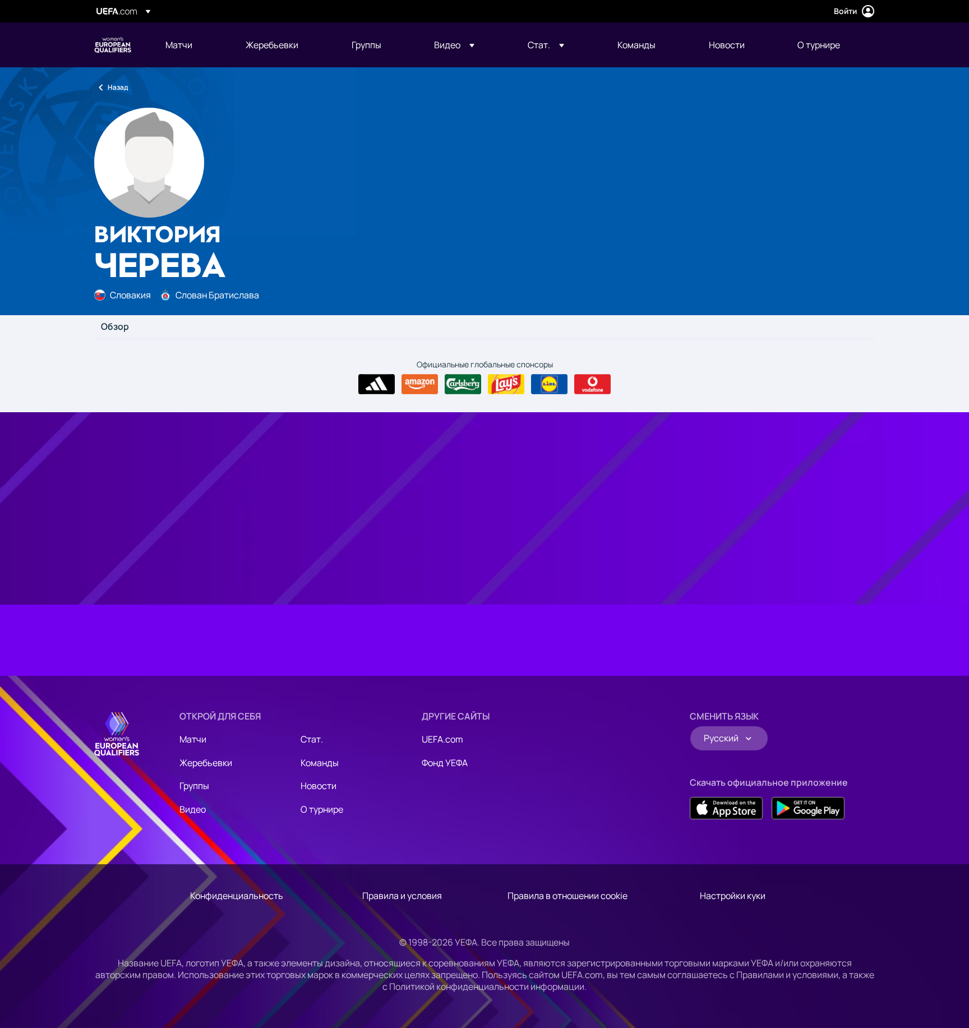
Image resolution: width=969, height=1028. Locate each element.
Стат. (312, 739)
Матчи (192, 739)
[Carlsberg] (463, 384)
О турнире (322, 809)
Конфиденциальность (236, 895)
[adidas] (376, 384)
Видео (192, 809)
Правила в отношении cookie (567, 895)
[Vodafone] (592, 384)
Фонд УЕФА (445, 763)
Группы (194, 786)
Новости (318, 786)
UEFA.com (442, 739)
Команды (320, 763)
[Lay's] (506, 384)
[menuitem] (191, 45)
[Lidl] (549, 384)
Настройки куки (732, 895)
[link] (179, 45)
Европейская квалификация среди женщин (112, 44)
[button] (454, 45)
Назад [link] (118, 87)
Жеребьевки (205, 763)
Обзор (115, 327)
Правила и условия (402, 895)
